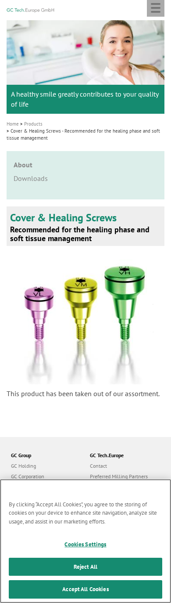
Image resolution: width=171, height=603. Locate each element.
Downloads (31, 178)
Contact (98, 465)
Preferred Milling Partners (119, 476)
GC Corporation (27, 476)
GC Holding (23, 465)
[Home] (30, 9)
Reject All (85, 567)
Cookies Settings (85, 544)
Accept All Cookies (85, 589)
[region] (85, 541)
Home (13, 124)
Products (33, 124)
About (23, 164)
